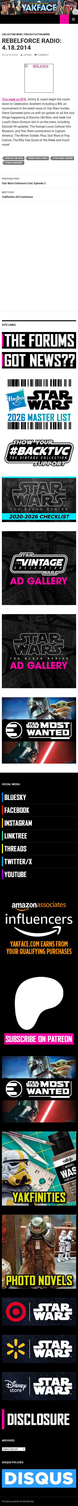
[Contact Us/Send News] (39, 359)
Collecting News (12, 34)
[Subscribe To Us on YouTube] (17, 874)
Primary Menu (73, 19)
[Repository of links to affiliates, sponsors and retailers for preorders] (17, 835)
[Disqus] (39, 258)
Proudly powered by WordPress (18, 1501)
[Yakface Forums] (39, 340)
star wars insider (63, 158)
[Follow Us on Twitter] (17, 861)
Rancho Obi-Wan (14, 158)
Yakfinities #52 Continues (17, 194)
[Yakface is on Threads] (17, 848)
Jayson (27, 55)
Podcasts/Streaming (37, 34)
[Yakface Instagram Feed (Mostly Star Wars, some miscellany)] (17, 822)
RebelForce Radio (38, 158)
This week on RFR (14, 99)
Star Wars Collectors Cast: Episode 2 (24, 181)
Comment (43, 55)
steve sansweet (14, 163)
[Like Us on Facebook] (17, 809)
